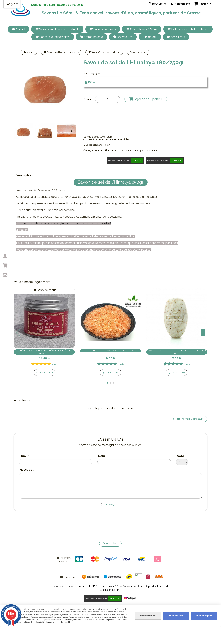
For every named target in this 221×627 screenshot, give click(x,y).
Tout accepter (204, 615)
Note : (181, 456)
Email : (24, 456)
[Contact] (5, 275)
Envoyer (111, 504)
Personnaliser (148, 615)
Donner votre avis (191, 418)
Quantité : (88, 99)
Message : (27, 469)
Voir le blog (110, 543)
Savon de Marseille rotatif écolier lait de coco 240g (176, 352)
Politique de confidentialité (58, 622)
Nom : (102, 456)
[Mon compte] (5, 256)
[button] (71, 131)
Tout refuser (176, 615)
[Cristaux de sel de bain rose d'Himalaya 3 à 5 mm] (110, 317)
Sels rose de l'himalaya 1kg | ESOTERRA (110, 350)
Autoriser (137, 160)
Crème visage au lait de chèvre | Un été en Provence (44, 352)
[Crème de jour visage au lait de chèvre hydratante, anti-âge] (44, 317)
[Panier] (5, 265)
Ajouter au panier (44, 372)
